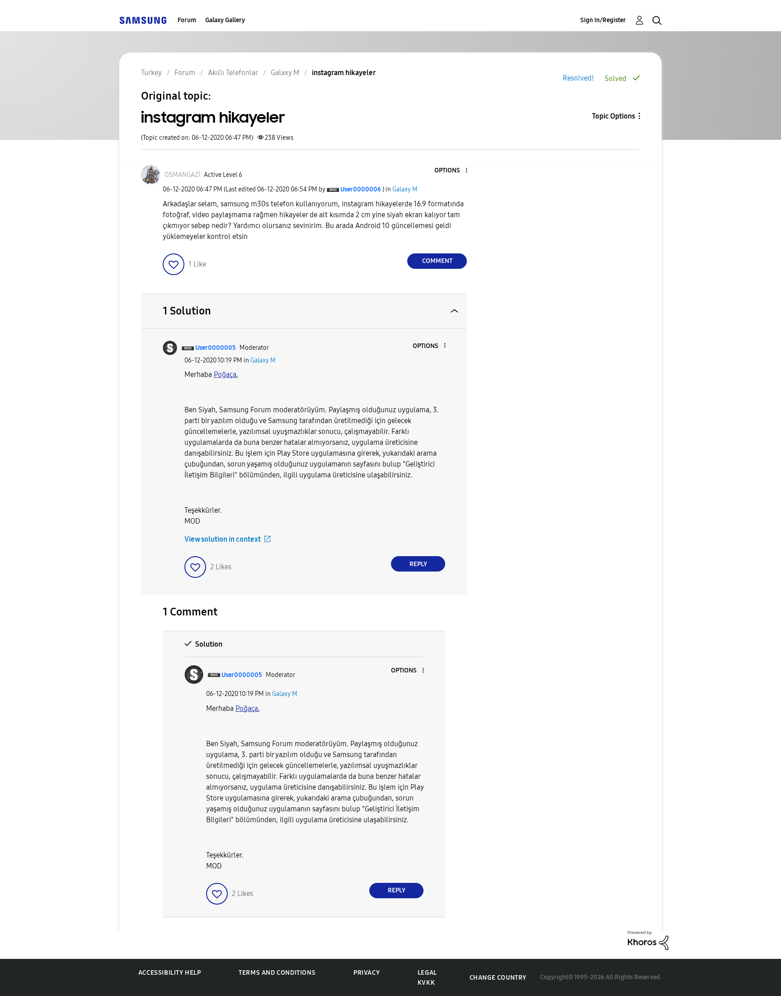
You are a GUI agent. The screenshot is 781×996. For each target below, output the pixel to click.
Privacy (366, 973)
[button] (451, 171)
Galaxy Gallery (225, 20)
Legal (427, 973)
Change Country (498, 978)
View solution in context (222, 539)
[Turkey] (142, 20)
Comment (437, 261)
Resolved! (578, 78)
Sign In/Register (603, 20)
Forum (187, 20)
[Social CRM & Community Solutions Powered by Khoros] (648, 939)
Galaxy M (405, 189)
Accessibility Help (169, 973)
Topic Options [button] (613, 116)
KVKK (426, 982)
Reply (418, 564)
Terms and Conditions (277, 973)
